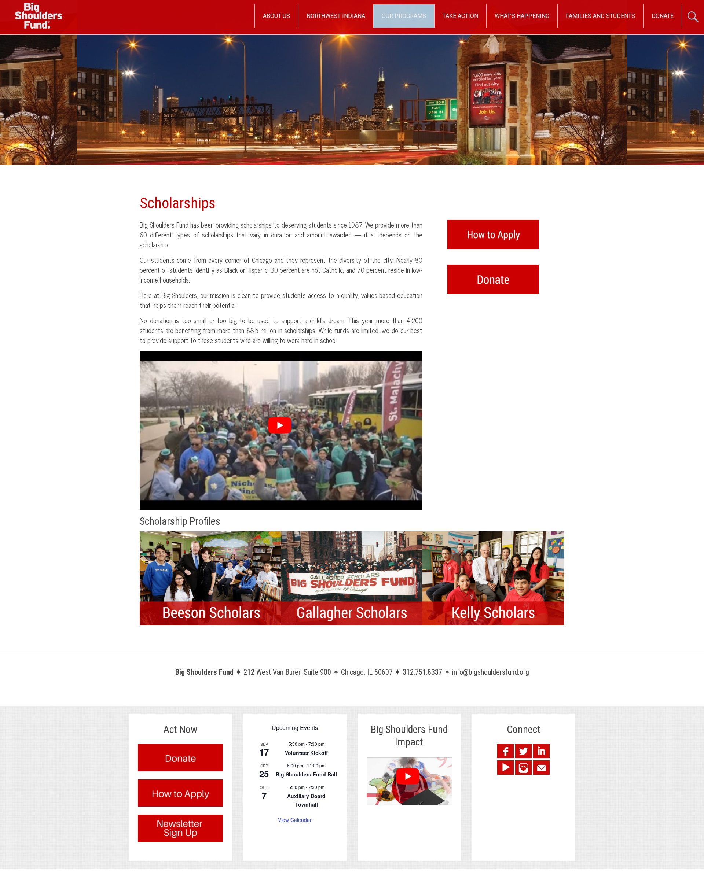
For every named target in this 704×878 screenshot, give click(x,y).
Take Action (460, 15)
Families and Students (600, 15)
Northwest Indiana (336, 15)
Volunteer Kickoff (306, 752)
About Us (276, 15)
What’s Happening (522, 15)
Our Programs (404, 15)
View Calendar (295, 819)
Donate (663, 15)
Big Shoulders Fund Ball (306, 774)
